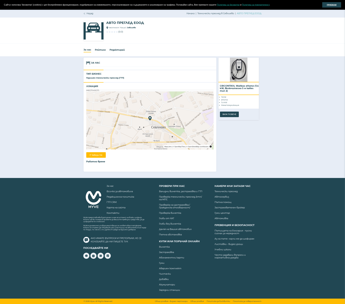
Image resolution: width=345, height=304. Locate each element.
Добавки (164, 279)
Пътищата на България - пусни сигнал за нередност (233, 232)
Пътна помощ (223, 202)
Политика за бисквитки (228, 5)
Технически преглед (226, 191)
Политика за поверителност (255, 5)
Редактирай (117, 50)
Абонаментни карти (171, 257)
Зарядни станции (169, 290)
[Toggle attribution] (210, 146)
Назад (90, 13)
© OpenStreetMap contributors (197, 146)
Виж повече (229, 114)
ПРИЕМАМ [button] (332, 5)
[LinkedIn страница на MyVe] (101, 258)
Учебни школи (223, 249)
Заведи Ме (97, 155)
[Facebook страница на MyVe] (86, 258)
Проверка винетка (170, 213)
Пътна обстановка (170, 234)
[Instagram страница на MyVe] (93, 258)
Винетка (164, 247)
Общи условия (197, 301)
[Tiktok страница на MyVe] (108, 258)
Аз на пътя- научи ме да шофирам (234, 238)
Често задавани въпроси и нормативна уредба (230, 256)
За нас (87, 49)
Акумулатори (167, 284)
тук (126, 241)
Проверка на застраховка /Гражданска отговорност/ (174, 206)
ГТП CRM (112, 202)
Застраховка (166, 252)
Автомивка (221, 218)
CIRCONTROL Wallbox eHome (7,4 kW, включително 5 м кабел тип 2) (239, 88)
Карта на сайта (116, 207)
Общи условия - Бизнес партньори (171, 301)
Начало (191, 13)
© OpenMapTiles (179, 146)
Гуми (161, 263)
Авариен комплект (170, 268)
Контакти (113, 213)
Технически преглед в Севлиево (215, 13)
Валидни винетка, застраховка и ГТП (180, 191)
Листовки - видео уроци (229, 244)
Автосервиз (222, 197)
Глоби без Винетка (170, 224)
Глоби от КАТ (166, 218)
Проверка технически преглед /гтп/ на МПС (180, 198)
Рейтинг (100, 50)
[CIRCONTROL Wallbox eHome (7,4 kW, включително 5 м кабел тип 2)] (238, 70)
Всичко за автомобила (120, 191)
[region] (150, 120)
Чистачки (165, 274)
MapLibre (167, 146)
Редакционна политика (120, 197)
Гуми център (222, 213)
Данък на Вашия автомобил (175, 229)
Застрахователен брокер (230, 207)
